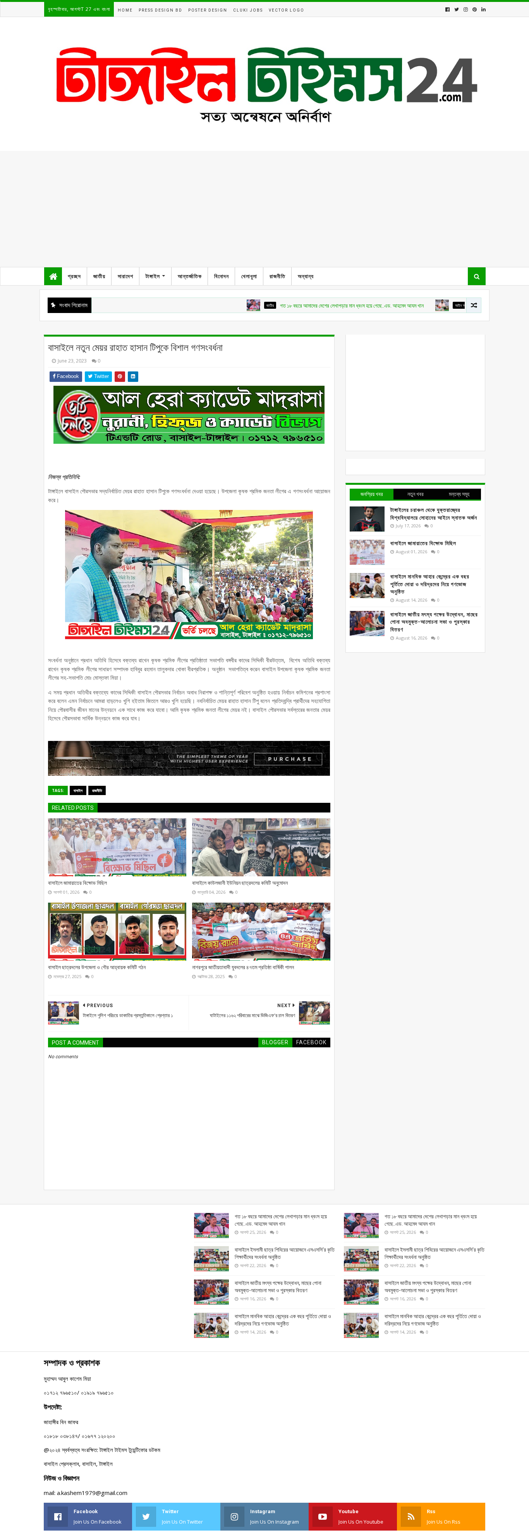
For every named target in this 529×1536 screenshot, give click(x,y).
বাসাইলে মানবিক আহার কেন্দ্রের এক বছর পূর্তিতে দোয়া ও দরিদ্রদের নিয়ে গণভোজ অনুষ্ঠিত (429, 584)
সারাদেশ (125, 276)
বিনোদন (221, 276)
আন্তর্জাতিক (190, 276)
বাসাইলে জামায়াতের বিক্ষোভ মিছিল (77, 883)
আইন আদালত (432, 305)
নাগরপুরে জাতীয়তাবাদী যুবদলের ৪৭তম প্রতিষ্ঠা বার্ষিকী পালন (243, 967)
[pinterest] (474, 9)
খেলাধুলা (249, 276)
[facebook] (447, 9)
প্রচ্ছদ (74, 276)
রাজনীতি (277, 276)
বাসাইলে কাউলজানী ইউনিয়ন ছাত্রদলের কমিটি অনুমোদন (240, 883)
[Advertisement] (264, 209)
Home (125, 10)
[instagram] (465, 9)
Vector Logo (286, 10)
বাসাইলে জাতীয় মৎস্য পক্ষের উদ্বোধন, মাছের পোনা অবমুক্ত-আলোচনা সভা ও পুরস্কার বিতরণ (434, 622)
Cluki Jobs (248, 10)
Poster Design (207, 10)
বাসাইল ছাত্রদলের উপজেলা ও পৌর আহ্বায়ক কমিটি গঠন (97, 967)
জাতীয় (99, 276)
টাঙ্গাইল (153, 276)
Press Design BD (160, 10)
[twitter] (456, 9)
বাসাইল (78, 790)
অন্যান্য (306, 276)
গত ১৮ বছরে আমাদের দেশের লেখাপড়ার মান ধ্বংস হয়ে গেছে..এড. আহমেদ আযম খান (321, 306)
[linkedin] (483, 9)
